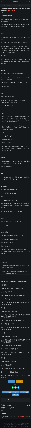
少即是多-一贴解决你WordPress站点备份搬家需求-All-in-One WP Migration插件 (7, 408)
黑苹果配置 (15, 394)
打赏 (19, 381)
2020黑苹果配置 (7, 392)
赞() (12, 381)
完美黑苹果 (15, 392)
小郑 (7, 399)
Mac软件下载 (27, 405)
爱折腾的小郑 (8, 5)
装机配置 (19, 5)
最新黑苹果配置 (24, 392)
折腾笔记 (14, 5)
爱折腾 (15, 2)
